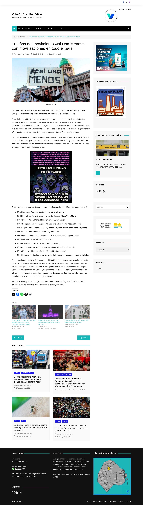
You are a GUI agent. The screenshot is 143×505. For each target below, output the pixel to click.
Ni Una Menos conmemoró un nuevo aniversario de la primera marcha (49, 322)
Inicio (89, 501)
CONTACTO (63, 29)
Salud (23, 421)
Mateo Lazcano (62, 390)
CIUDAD (51, 29)
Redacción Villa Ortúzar (21, 54)
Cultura (65, 421)
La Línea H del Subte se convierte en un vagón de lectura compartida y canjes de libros (71, 428)
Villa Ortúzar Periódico (27, 14)
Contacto (128, 501)
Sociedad (58, 54)
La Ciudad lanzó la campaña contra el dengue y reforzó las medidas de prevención (30, 427)
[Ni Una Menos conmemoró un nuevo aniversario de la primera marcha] (50, 312)
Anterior (19, 338)
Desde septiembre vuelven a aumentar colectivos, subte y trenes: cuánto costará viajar (27, 379)
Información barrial (99, 501)
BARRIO (28, 29)
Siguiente (82, 338)
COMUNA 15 (40, 29)
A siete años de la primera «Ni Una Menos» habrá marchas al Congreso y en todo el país (23, 322)
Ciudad (51, 54)
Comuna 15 (59, 374)
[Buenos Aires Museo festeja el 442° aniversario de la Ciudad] (77, 312)
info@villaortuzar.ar (19, 466)
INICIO (20, 29)
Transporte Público (27, 372)
